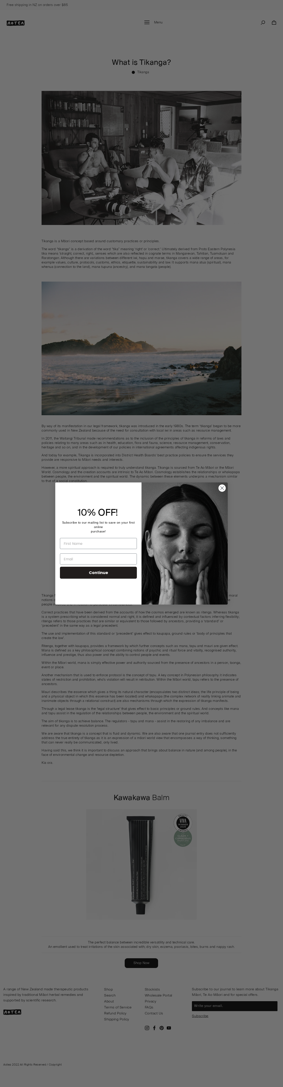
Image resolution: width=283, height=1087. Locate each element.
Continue (98, 572)
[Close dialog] (222, 488)
